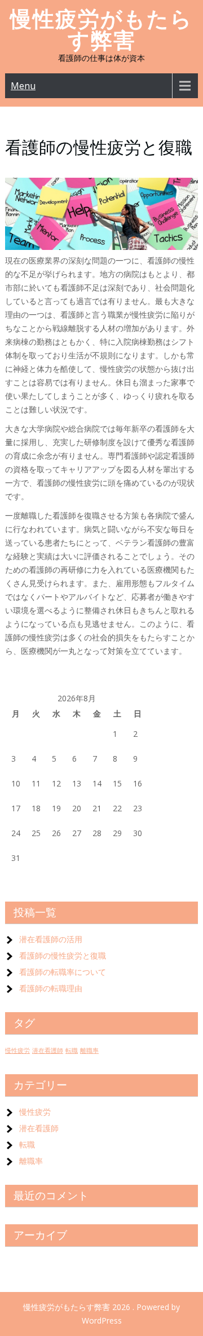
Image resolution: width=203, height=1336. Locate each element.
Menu (23, 86)
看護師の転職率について (62, 971)
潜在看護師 (47, 1050)
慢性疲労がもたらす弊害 (101, 29)
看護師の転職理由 (50, 988)
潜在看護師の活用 (50, 939)
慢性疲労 (17, 1050)
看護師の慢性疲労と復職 (62, 955)
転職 (71, 1050)
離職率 (89, 1050)
